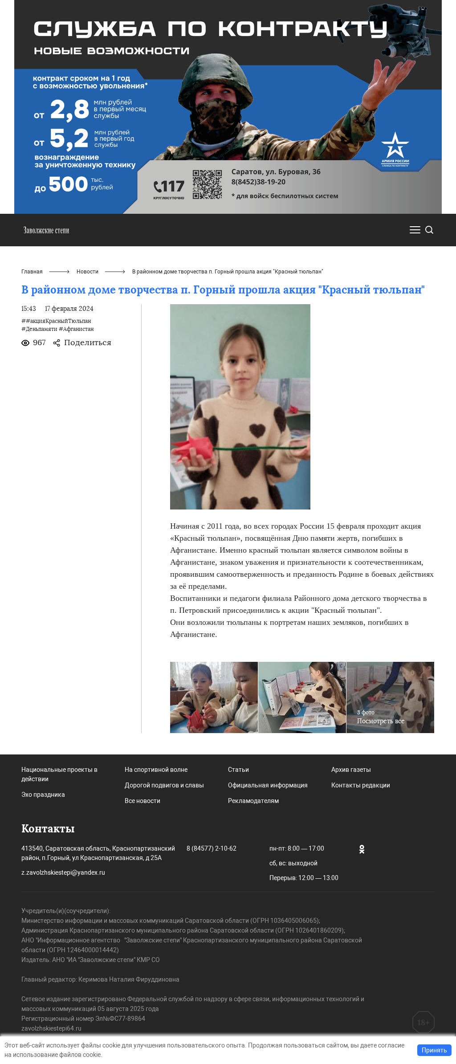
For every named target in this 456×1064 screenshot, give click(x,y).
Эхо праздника (43, 794)
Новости (87, 272)
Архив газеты (351, 769)
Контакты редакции (360, 785)
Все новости (142, 800)
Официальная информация (268, 785)
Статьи (238, 769)
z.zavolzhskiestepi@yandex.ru (63, 872)
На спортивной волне (156, 769)
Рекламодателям (253, 800)
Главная (32, 272)
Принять (434, 1050)
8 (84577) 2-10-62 (211, 848)
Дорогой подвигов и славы (164, 785)
